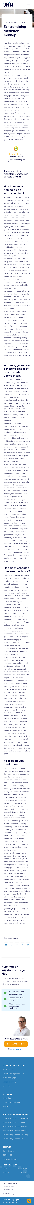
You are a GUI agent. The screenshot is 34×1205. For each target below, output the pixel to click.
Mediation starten (9, 1070)
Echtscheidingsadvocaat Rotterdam (15, 1122)
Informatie (6, 1086)
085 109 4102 (7, 1155)
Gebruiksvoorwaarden (10, 1183)
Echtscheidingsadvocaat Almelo (14, 1139)
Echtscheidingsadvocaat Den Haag (15, 1135)
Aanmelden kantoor (10, 1159)
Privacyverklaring (8, 1187)
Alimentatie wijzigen (10, 1078)
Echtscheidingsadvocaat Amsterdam (16, 1118)
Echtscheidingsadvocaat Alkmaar (15, 1131)
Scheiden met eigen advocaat (13, 1074)
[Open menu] (28, 4)
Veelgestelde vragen (10, 1082)
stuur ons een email (17, 1049)
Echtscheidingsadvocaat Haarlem (15, 1126)
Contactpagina (8, 1151)
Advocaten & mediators (11, 1102)
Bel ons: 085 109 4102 (16, 1044)
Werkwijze (6, 1106)
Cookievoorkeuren (8, 1190)
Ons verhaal (7, 1098)
